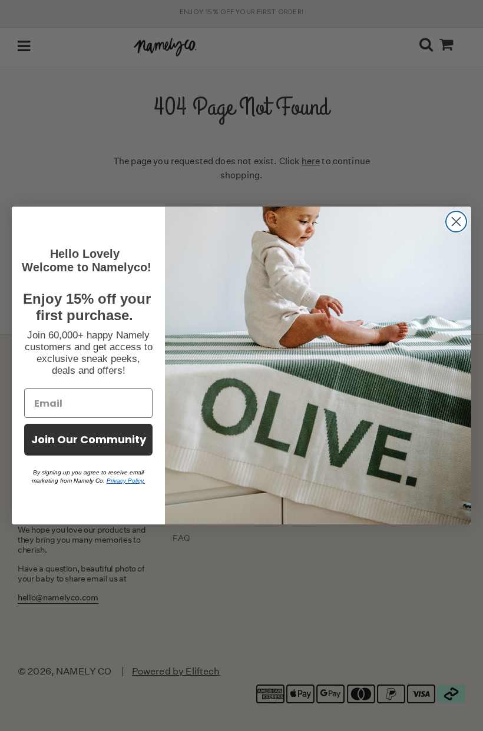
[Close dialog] (456, 221)
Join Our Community (88, 439)
